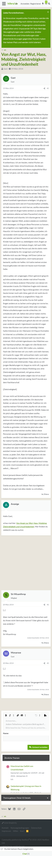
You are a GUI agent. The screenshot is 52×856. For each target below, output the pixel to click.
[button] (3, 4)
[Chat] (46, 3)
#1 (48, 88)
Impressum (6, 831)
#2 (48, 605)
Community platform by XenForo (25, 841)
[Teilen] (44, 88)
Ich (12, 779)
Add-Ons (6, 846)
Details (27, 798)
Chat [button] (25, 853)
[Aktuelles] (43, 3)
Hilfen (15, 831)
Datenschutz (36, 828)
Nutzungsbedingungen (20, 828)
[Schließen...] (48, 12)
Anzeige (15, 504)
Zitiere (46, 494)
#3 (48, 663)
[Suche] (49, 3)
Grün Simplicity (10, 823)
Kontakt (5, 828)
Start (22, 831)
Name (5, 733)
